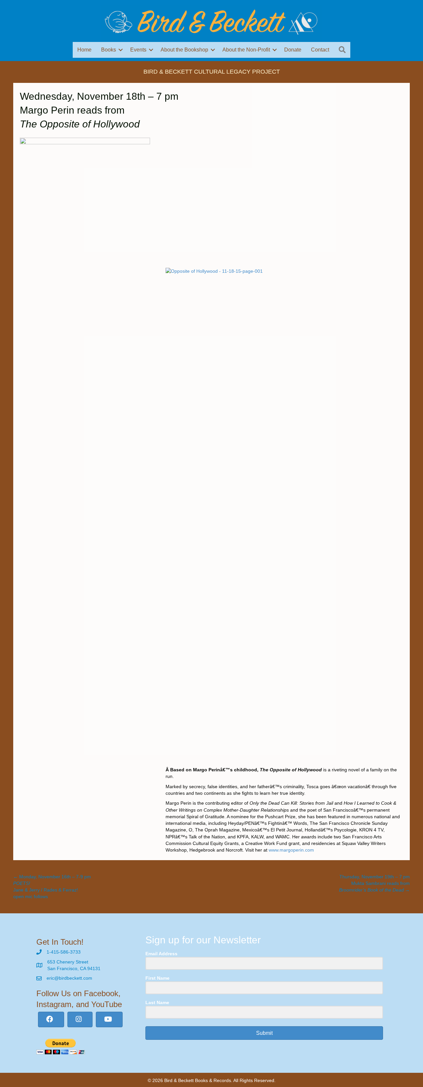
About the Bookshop (184, 50)
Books (108, 50)
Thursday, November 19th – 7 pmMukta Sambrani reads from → (374, 883)
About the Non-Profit (246, 50)
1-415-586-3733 (64, 952)
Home (84, 50)
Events (138, 50)
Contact (320, 50)
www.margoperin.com (291, 850)
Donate (292, 50)
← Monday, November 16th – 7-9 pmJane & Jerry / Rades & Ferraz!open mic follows (52, 886)
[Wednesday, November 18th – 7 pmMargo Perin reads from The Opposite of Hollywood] (85, 202)
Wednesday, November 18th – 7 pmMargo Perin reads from (99, 110)
